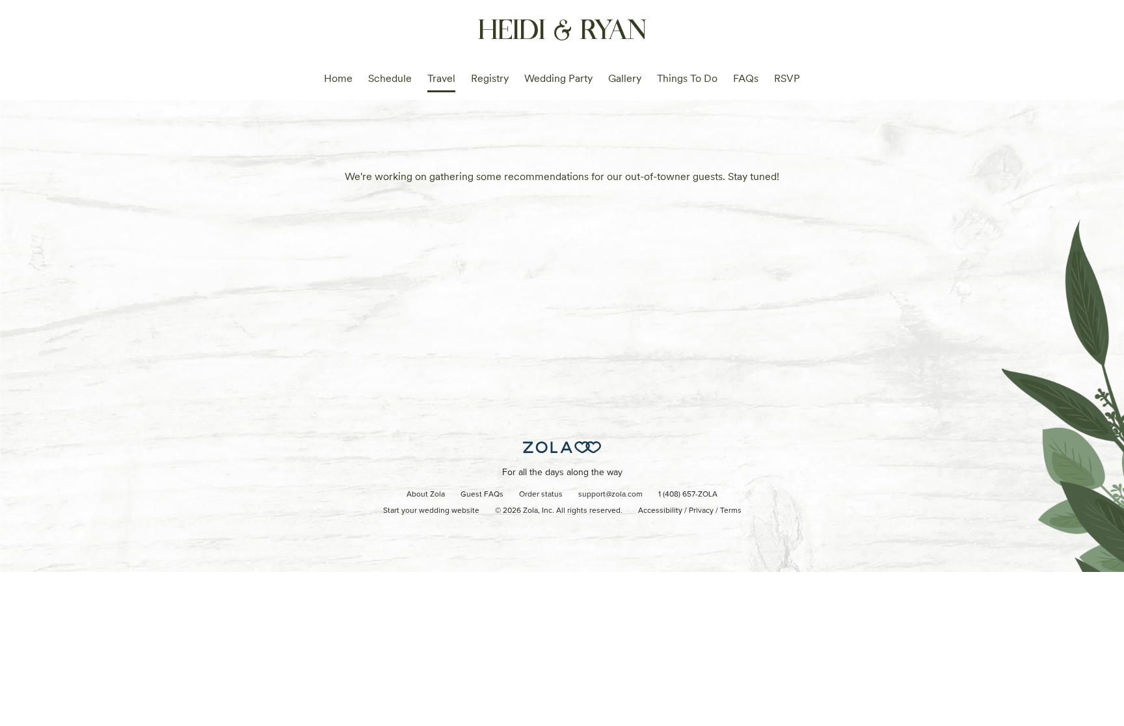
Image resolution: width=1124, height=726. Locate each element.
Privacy (701, 511)
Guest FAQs (482, 495)
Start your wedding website (431, 511)
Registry (490, 78)
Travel (441, 78)
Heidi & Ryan (562, 28)
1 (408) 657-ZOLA (687, 495)
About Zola (426, 495)
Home (338, 78)
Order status (541, 495)
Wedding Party (558, 78)
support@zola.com (610, 495)
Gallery (624, 78)
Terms (731, 511)
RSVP (787, 78)
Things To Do (687, 78)
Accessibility (660, 511)
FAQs (745, 78)
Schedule (390, 78)
